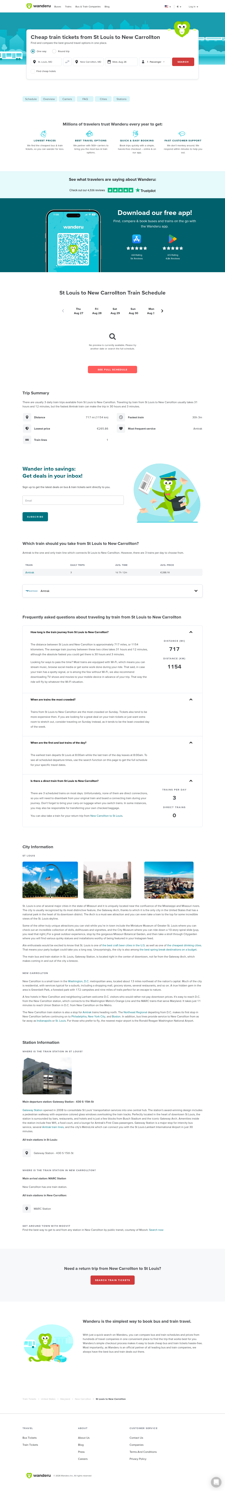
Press (81, 1451)
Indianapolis (44, 1020)
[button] (168, 6)
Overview (49, 99)
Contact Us (136, 1437)
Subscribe (35, 516)
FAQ (85, 99)
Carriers (67, 99)
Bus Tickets (29, 1437)
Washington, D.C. (78, 981)
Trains (68, 6)
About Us (83, 1437)
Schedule (31, 99)
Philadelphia (78, 1016)
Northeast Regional (135, 1012)
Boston (116, 1016)
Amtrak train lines (53, 1127)
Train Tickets (29, 1399)
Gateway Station (32, 1110)
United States (48, 1399)
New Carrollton (83, 1399)
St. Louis (60, 1020)
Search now (156, 1229)
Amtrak (29, 572)
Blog (107, 6)
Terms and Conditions (143, 1451)
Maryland (65, 1399)
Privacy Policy (138, 1458)
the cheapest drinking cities (184, 945)
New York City (96, 1016)
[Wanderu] (38, 6)
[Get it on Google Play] (172, 239)
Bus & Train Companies (88, 6)
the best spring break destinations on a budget (168, 949)
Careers (83, 1458)
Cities (103, 99)
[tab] (41, 53)
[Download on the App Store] (136, 239)
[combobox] (46, 62)
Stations (121, 99)
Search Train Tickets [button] (112, 1280)
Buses (57, 6)
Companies (136, 1444)
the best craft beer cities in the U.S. (123, 945)
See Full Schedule (112, 369)
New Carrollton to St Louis (106, 815)
